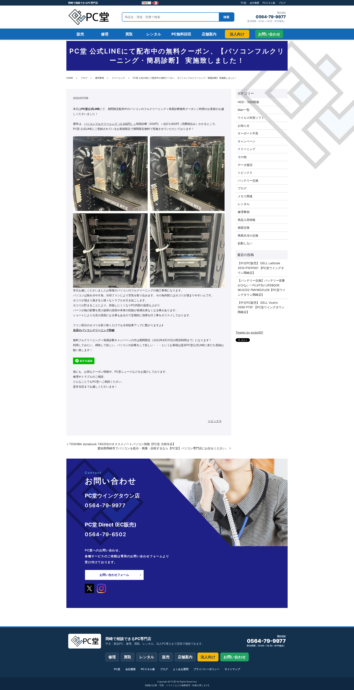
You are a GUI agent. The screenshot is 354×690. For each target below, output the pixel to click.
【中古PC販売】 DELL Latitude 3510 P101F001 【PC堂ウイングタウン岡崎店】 (261, 267)
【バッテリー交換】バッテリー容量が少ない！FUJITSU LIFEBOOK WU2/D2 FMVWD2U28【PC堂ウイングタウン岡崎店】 (261, 288)
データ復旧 (245, 165)
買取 (127, 657)
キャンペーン (246, 141)
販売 (166, 657)
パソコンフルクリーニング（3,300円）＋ (110, 124)
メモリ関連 (245, 196)
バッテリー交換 (248, 180)
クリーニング (118, 78)
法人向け (208, 657)
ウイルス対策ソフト (251, 117)
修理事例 (99, 78)
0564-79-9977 (271, 16)
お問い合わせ (234, 657)
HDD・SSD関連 (248, 102)
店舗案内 (185, 657)
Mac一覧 (243, 110)
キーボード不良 (248, 133)
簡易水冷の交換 (248, 235)
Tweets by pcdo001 (249, 332)
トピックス (215, 421)
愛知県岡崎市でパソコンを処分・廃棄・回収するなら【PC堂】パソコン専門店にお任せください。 (163, 448)
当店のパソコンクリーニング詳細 (93, 330)
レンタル (243, 204)
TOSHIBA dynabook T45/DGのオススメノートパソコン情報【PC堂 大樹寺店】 (122, 444)
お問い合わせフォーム (114, 575)
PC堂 (243, 2)
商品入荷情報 (246, 220)
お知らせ (243, 125)
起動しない (245, 243)
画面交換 (243, 227)
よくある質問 (180, 669)
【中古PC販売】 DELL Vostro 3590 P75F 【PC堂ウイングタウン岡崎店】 (261, 307)
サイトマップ (232, 669)
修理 (112, 657)
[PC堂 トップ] (88, 17)
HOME (69, 78)
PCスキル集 (269, 2)
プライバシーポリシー (206, 669)
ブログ (282, 2)
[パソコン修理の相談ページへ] (129, 3)
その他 (242, 157)
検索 (226, 17)
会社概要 (254, 2)
